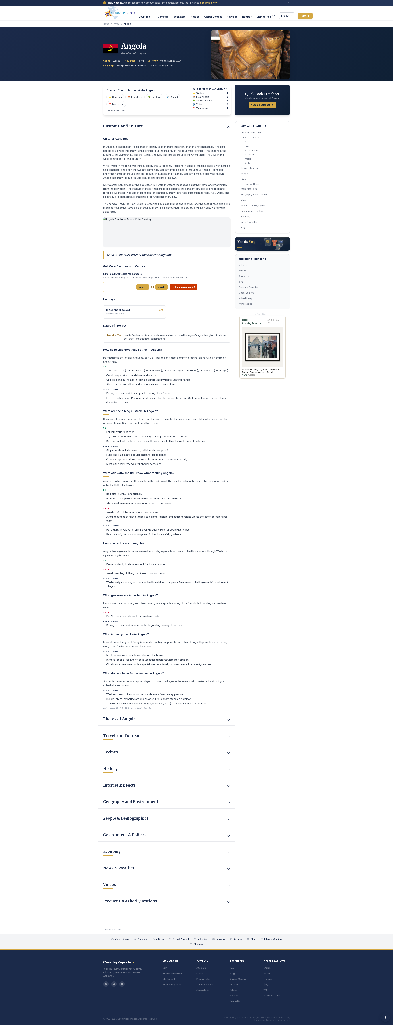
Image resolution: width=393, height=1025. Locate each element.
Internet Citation (273, 939)
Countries (144, 16)
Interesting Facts (249, 189)
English (285, 15)
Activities (232, 16)
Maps (243, 200)
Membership (264, 16)
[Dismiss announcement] (288, 3)
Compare (163, 16)
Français (268, 979)
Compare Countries (248, 287)
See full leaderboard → (117, 110)
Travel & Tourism (249, 168)
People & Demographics (253, 205)
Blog (241, 281)
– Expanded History (252, 184)
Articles (195, 16)
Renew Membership (173, 973)
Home (106, 24)
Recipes (247, 16)
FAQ (243, 227)
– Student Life (249, 163)
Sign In (305, 15)
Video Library (245, 298)
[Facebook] (106, 984)
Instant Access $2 (185, 287)
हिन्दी (265, 990)
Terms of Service (205, 984)
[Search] (274, 16)
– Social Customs (251, 137)
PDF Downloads (272, 995)
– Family (246, 146)
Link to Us (235, 1001)
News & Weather (249, 222)
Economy (245, 216)
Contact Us (202, 973)
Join (141, 287)
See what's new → (210, 2)
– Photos (247, 159)
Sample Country (238, 979)
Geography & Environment (254, 194)
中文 (266, 984)
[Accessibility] (385, 1017)
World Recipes (246, 303)
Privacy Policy (203, 979)
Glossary (198, 944)
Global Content (213, 16)
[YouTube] (122, 984)
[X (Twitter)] (114, 984)
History (244, 179)
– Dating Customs (251, 150)
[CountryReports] (120, 11)
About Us (201, 968)
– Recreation (248, 154)
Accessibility (202, 990)
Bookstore (179, 16)
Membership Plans (172, 984)
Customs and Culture (251, 132)
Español (268, 973)
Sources (234, 995)
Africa (116, 24)
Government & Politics (252, 211)
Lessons (220, 939)
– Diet (245, 141)
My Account (169, 979)
